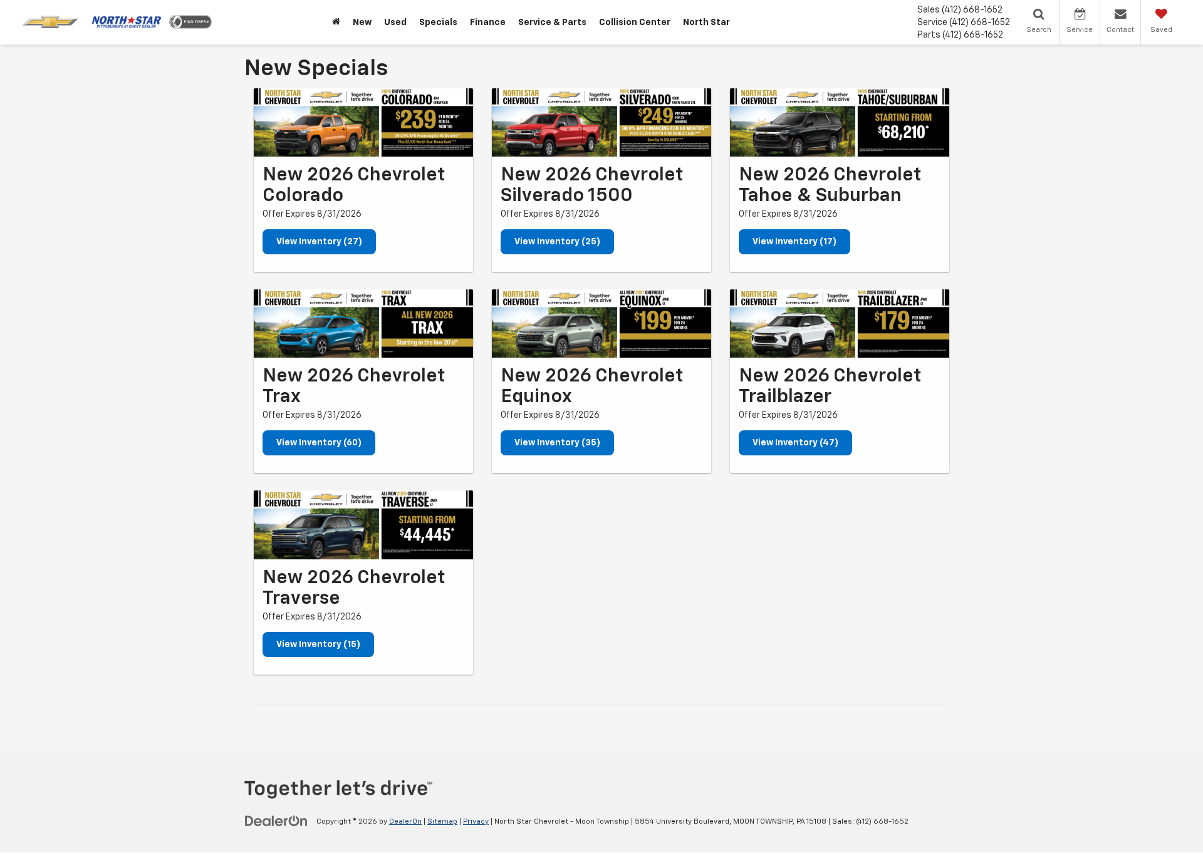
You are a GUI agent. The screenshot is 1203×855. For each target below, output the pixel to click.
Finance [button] (488, 22)
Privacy (476, 822)
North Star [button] (706, 22)
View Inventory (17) (794, 241)
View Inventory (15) (318, 644)
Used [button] (395, 22)
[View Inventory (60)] (363, 323)
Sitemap (442, 822)
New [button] (362, 22)
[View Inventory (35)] (601, 323)
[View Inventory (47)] (839, 323)
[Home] (336, 22)
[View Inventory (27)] (363, 122)
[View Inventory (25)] (601, 122)
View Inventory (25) (557, 241)
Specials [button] (438, 22)
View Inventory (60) (319, 442)
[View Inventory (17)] (839, 122)
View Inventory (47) (795, 442)
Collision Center (634, 22)
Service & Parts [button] (552, 22)
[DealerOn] (276, 821)
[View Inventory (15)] (363, 524)
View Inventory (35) (557, 442)
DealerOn (405, 822)
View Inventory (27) (319, 241)
